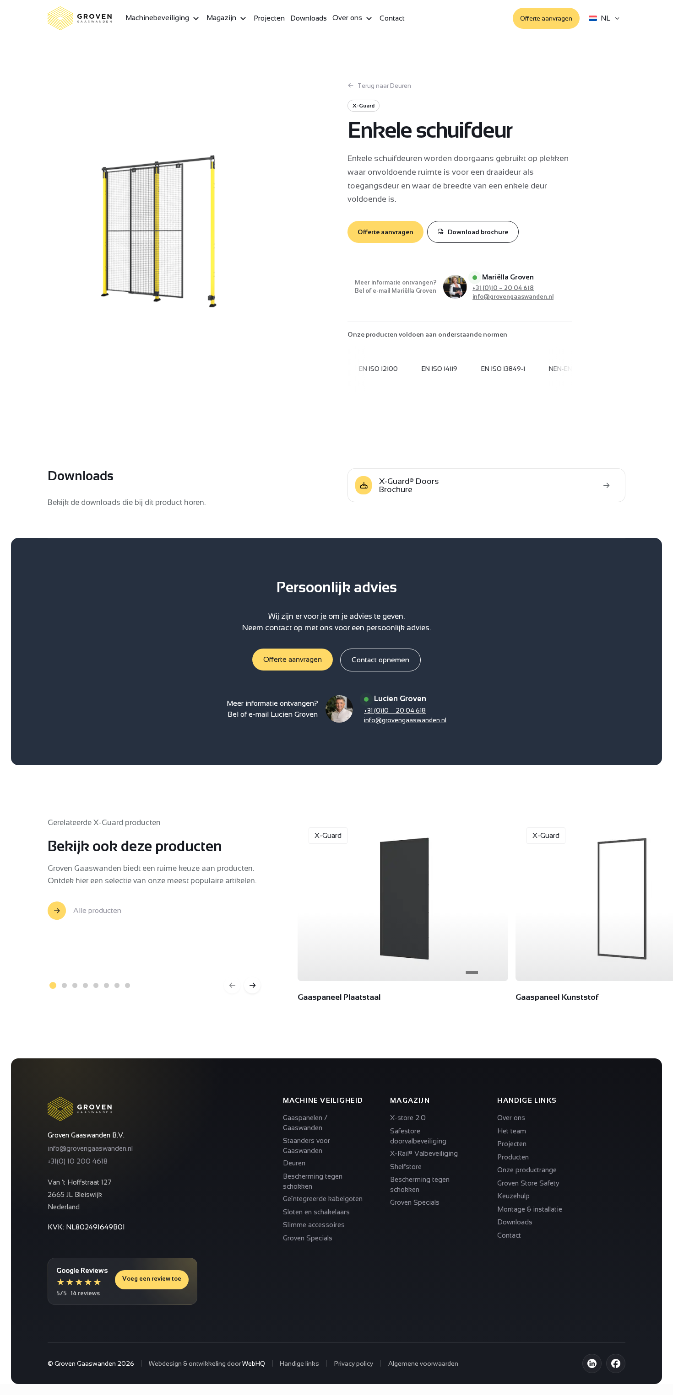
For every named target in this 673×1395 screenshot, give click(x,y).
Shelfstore (406, 1166)
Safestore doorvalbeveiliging (418, 1136)
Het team (511, 1131)
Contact (392, 18)
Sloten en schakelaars (316, 1212)
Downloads (308, 18)
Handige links (299, 1363)
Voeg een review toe (151, 1278)
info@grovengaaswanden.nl (513, 296)
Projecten (269, 18)
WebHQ (253, 1363)
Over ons (348, 17)
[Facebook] (615, 1363)
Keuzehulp (513, 1196)
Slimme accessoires (314, 1225)
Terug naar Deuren (384, 85)
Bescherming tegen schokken (312, 1181)
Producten (513, 1157)
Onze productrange (527, 1170)
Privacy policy (353, 1363)
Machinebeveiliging (158, 17)
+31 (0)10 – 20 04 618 (503, 287)
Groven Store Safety (528, 1183)
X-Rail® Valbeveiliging (424, 1153)
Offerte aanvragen (546, 18)
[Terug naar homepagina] (80, 1109)
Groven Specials (307, 1238)
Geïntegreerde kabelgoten (323, 1198)
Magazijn (222, 17)
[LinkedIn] (592, 1363)
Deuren (294, 1163)
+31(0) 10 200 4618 (78, 1161)
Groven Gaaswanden (85, 1363)
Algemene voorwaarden (423, 1363)
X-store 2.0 (408, 1117)
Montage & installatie (529, 1209)
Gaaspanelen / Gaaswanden (305, 1123)
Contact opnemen (380, 660)
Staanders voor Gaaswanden (306, 1145)
